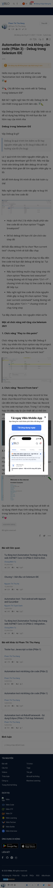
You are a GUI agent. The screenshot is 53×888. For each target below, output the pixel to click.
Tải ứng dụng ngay (26, 427)
